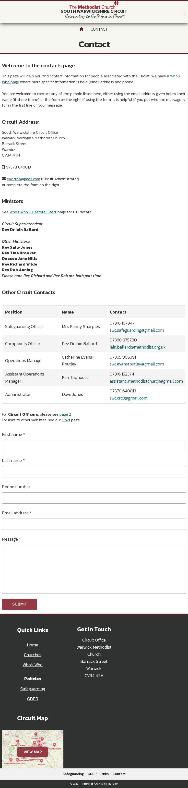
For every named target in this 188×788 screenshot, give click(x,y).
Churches (32, 655)
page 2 (65, 414)
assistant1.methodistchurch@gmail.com (146, 381)
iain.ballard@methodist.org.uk (138, 347)
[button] (182, 12)
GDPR (32, 699)
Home (32, 645)
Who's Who (33, 665)
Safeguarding (32, 689)
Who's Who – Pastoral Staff (33, 212)
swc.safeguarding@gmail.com (137, 330)
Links (66, 420)
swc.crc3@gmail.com (23, 179)
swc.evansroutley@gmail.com (137, 364)
